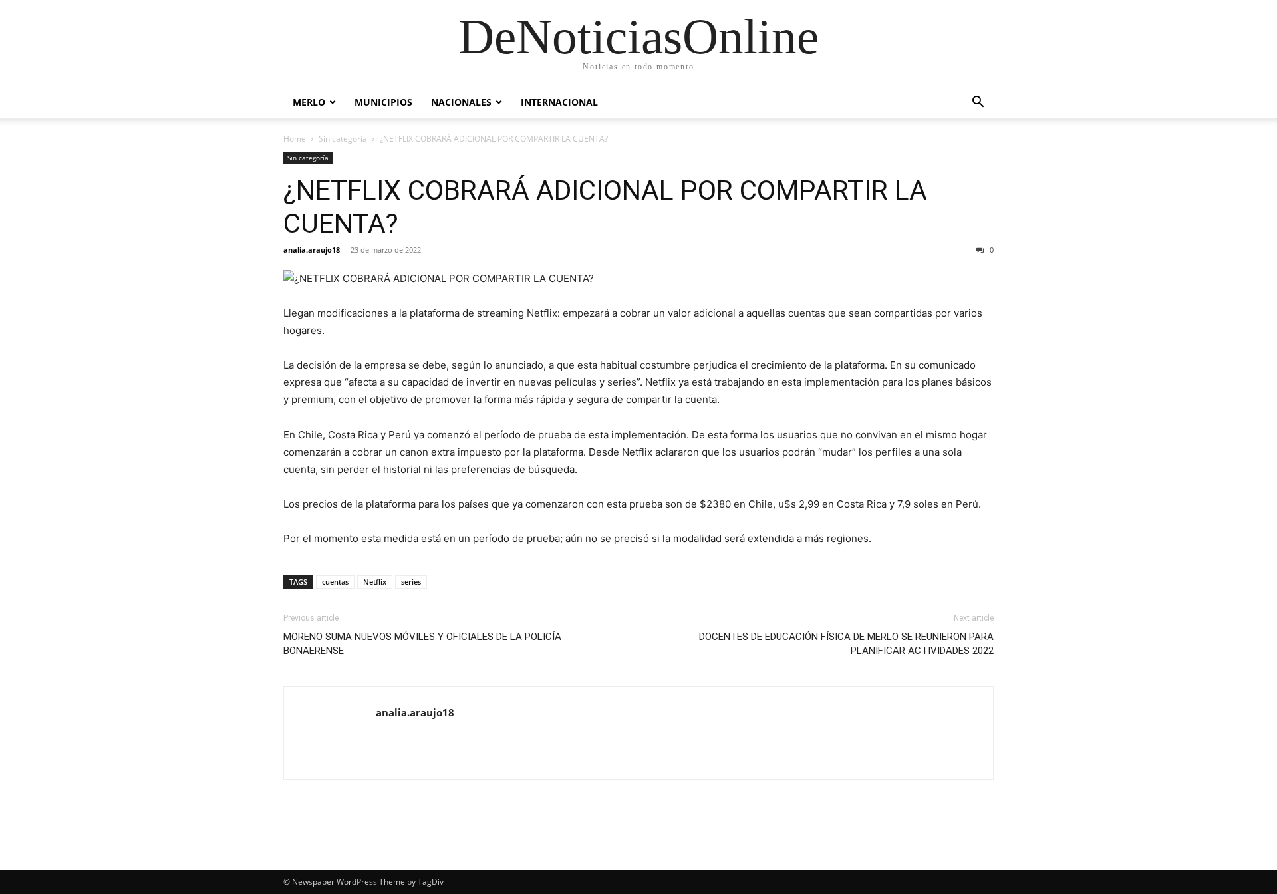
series (411, 582)
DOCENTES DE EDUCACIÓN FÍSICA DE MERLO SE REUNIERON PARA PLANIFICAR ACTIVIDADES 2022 (846, 644)
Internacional (559, 102)
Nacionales (461, 102)
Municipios (383, 102)
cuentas (335, 582)
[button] (978, 103)
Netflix (374, 582)
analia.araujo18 (311, 250)
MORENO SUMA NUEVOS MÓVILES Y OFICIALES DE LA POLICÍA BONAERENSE (422, 644)
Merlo (309, 102)
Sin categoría (343, 138)
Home (294, 138)
